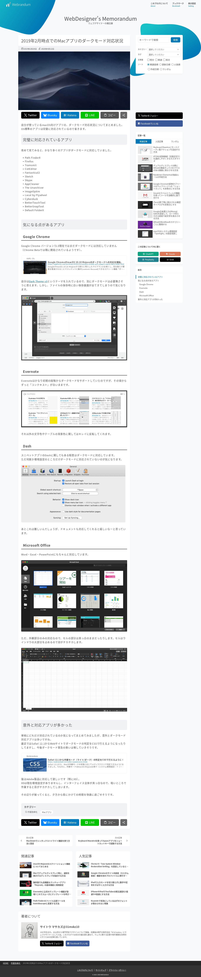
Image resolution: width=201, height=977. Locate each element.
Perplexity (149, 259)
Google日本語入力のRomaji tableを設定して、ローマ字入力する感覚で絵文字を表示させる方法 (166, 215)
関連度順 (154, 64)
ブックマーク (178, 4)
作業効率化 (32, 812)
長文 (168, 59)
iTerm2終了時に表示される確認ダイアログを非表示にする (167, 203)
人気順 (177, 64)
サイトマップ (100, 970)
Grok (172, 259)
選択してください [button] (156, 49)
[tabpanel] (159, 191)
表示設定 (192, 4)
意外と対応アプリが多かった (150, 299)
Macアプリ (47, 812)
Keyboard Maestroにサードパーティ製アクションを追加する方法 (166, 149)
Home (6, 963)
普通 (160, 59)
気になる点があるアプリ (148, 280)
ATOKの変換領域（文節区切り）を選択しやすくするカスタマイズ (166, 158)
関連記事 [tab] (143, 141)
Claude (172, 254)
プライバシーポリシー (117, 970)
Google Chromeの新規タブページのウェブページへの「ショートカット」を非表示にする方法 (167, 186)
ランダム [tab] (175, 141)
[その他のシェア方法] (123, 115)
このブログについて (159, 4)
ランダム (167, 69)
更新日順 (166, 64)
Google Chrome (146, 284)
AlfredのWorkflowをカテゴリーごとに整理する (166, 223)
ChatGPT (149, 254)
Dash (141, 291)
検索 (175, 40)
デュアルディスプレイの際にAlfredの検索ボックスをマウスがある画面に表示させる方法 (166, 167)
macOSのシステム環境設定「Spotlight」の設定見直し (165, 232)
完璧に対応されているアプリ (150, 276)
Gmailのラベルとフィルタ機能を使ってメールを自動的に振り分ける (166, 195)
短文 (152, 59)
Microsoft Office (146, 295)
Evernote (143, 288)
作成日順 (155, 69)
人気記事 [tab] (159, 141)
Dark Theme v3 (38, 281)
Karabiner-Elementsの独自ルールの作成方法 (166, 175)
